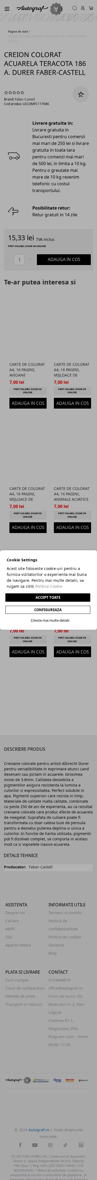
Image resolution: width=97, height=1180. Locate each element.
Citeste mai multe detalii (50, 620)
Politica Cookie (49, 586)
